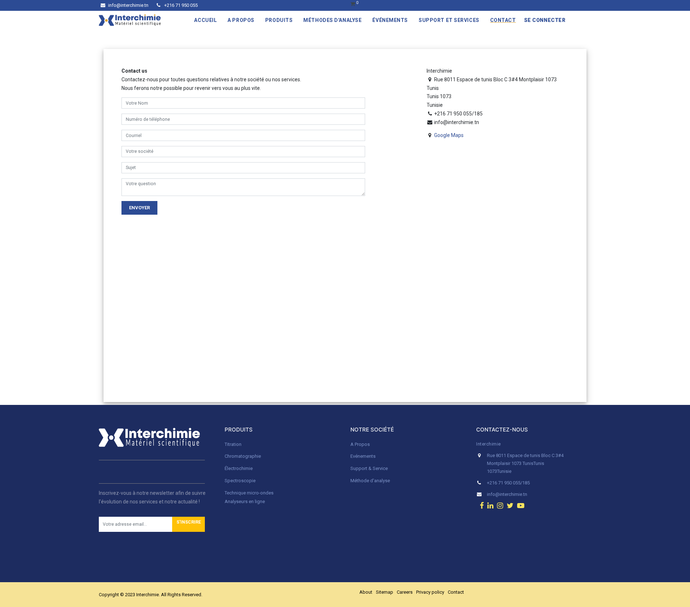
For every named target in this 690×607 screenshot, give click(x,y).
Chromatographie (243, 456)
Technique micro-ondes (249, 493)
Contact (456, 592)
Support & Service (369, 468)
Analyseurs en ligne (245, 501)
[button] (188, 524)
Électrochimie (239, 468)
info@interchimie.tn (128, 5)
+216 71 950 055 (180, 5)
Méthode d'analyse (370, 480)
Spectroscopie (240, 480)
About (365, 592)
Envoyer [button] (139, 207)
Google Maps (449, 135)
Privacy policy (430, 592)
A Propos (360, 444)
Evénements (363, 456)
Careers (405, 592)
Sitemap (384, 592)
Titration (233, 444)
